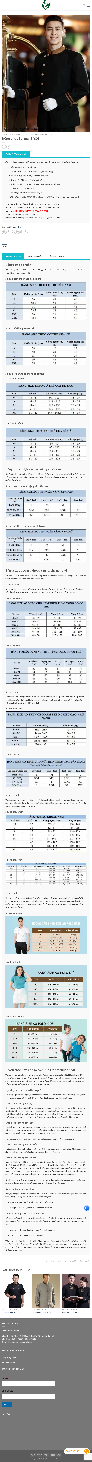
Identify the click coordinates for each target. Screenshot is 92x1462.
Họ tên (5, 1378)
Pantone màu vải (35, 256)
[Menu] (3, 5)
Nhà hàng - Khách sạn (23, 135)
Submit (7, 1404)
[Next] (90, 1296)
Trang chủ (6, 135)
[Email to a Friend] (17, 232)
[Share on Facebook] (8, 232)
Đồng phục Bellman (44, 135)
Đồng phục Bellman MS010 (42, 1312)
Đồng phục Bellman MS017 (12, 1312)
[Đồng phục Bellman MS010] (46, 1291)
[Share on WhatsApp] (4, 232)
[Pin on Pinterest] (21, 232)
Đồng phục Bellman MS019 (72, 1312)
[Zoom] (5, 129)
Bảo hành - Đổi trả (56, 256)
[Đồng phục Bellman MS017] (16, 1291)
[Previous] (2, 1296)
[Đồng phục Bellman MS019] (76, 1291)
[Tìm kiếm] (84, 5)
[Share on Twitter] (13, 232)
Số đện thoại (7, 1391)
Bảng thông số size (13, 256)
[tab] (4, 246)
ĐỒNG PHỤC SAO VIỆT (15, 154)
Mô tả (4, 247)
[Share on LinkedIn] (26, 232)
